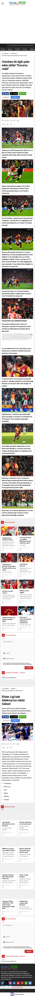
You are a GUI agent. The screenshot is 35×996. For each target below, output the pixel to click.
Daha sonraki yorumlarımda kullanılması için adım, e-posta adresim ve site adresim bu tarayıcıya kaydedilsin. (17, 664)
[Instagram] (10, 983)
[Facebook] (2, 983)
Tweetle (15, 93)
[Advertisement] (17, 25)
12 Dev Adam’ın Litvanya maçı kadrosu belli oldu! (21, 45)
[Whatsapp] (26, 983)
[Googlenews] (30, 983)
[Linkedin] (14, 983)
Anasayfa (6, 53)
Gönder (24, 93)
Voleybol (13, 688)
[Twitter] (6, 983)
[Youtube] (18, 983)
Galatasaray (14, 53)
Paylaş (6, 93)
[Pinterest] (22, 983)
